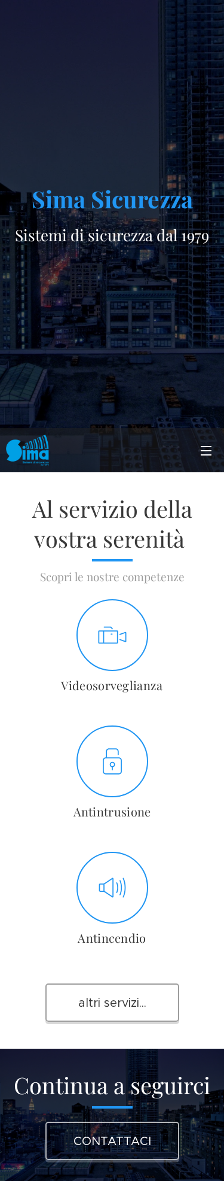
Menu (206, 450)
